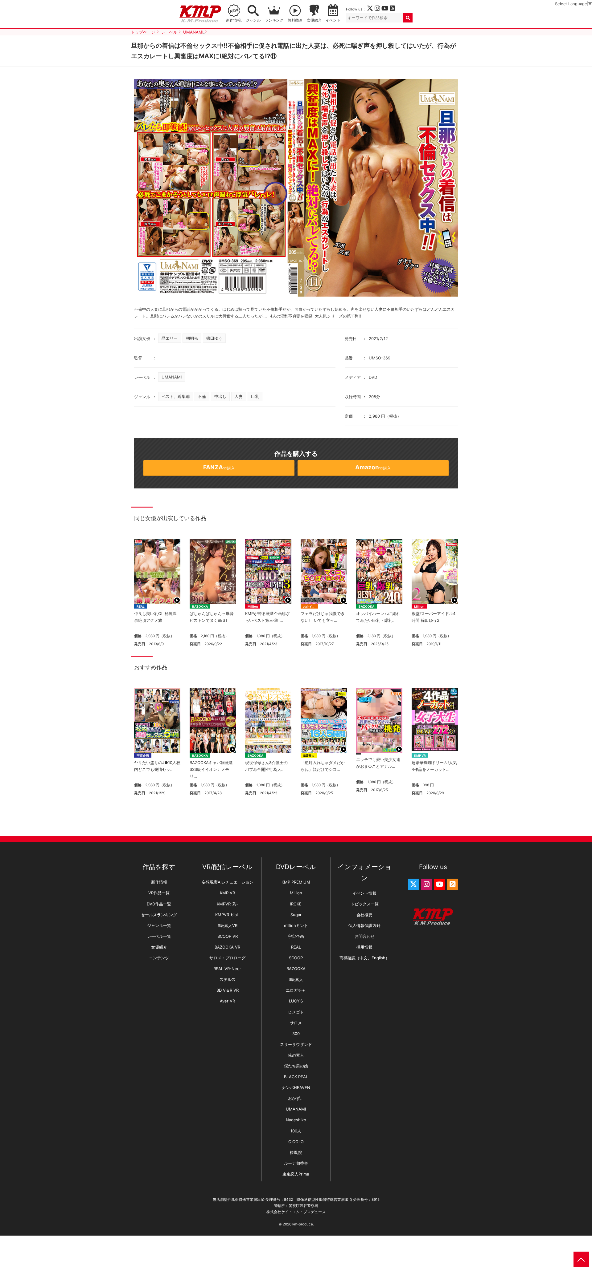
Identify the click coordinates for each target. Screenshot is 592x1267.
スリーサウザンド (296, 1044)
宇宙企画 (143, 755)
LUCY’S (296, 1000)
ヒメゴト (296, 1012)
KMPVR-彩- (227, 903)
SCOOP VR (227, 936)
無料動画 (295, 20)
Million (253, 606)
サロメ (296, 1022)
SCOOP (296, 957)
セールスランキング (159, 914)
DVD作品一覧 (159, 903)
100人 (295, 1130)
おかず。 (309, 606)
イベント (333, 20)
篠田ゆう (214, 338)
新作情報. (234, 20)
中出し (220, 396)
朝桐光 (192, 338)
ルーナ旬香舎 (296, 1163)
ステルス (228, 979)
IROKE (296, 903)
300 (296, 1033)
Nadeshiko (296, 1119)
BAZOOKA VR (227, 947)
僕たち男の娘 (296, 1065)
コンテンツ (159, 957)
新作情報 (159, 882)
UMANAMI (172, 376)
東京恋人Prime (295, 1174)
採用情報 (364, 947)
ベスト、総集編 (176, 396)
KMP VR (420, 755)
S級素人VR (227, 925)
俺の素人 (296, 1055)
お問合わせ (365, 936)
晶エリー (170, 338)
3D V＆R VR (227, 990)
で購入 (219, 467)
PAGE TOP (581, 1259)
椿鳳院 (296, 1152)
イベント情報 (364, 893)
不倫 (202, 396)
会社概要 (364, 914)
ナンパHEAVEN (296, 1087)
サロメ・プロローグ (227, 957)
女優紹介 (314, 20)
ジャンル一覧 (159, 925)
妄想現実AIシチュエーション (227, 882)
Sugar (296, 914)
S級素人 (308, 755)
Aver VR (227, 1000)
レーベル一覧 (159, 936)
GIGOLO (296, 1141)
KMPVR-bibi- (227, 914)
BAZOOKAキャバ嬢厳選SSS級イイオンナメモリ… (211, 769)
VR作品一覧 (159, 892)
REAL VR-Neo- (227, 968)
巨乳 (255, 396)
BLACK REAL (296, 1076)
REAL (141, 606)
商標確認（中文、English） (364, 957)
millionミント (296, 925)
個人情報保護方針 (364, 925)
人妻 (239, 396)
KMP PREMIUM (296, 882)
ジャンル (253, 20)
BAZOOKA (200, 606)
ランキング (274, 20)
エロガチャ (296, 990)
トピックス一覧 (365, 903)
